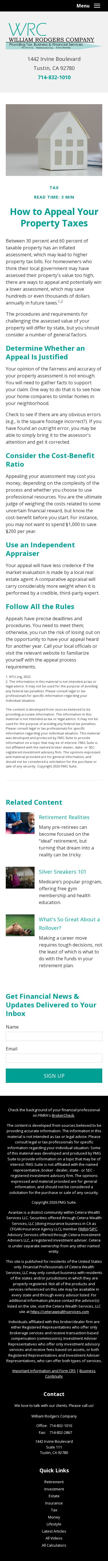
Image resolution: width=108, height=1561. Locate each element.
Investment (54, 1489)
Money (54, 1517)
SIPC (93, 1229)
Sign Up (54, 1075)
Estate (54, 1495)
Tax (54, 1509)
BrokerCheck (63, 1115)
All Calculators (54, 1545)
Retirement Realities (64, 817)
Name (12, 1027)
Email (11, 1049)
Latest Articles (54, 1531)
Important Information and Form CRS (44, 1370)
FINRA (83, 1229)
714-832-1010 (54, 77)
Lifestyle (54, 1524)
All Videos (54, 1538)
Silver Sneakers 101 (62, 871)
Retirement (54, 1481)
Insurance (54, 1503)
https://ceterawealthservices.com (60, 1311)
